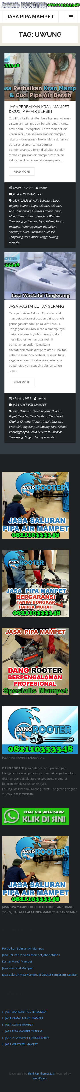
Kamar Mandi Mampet (17, 961)
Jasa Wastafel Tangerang (36, 306)
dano (57, 211)
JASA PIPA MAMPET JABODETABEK (27, 1038)
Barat (56, 200)
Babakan (45, 200)
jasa (39, 216)
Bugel (34, 206)
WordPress (40, 1078)
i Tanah (21, 216)
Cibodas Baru (38, 416)
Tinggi (43, 237)
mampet (14, 227)
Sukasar (49, 232)
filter (12, 216)
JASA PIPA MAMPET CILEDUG (23, 1031)
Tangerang (16, 237)
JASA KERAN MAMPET (27, 194)
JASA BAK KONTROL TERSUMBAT (26, 1012)
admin (43, 188)
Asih (35, 200)
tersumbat (31, 237)
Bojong (13, 206)
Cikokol (37, 211)
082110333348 (22, 200)
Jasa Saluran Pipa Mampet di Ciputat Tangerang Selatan (40, 975)
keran (59, 221)
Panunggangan (32, 227)
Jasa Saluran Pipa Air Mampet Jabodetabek (31, 955)
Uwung (53, 237)
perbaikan (49, 227)
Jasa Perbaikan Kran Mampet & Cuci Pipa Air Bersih (39, 108)
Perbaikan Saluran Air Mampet (23, 948)
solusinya (15, 232)
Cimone (48, 211)
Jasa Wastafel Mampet (17, 968)
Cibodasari (23, 211)
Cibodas (44, 206)
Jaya (41, 221)
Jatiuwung (30, 221)
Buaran (24, 206)
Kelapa (49, 221)
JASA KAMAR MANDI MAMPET (24, 1018)
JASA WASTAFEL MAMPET (29, 405)
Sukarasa (36, 232)
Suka (26, 232)
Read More (22, 171)
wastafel (14, 242)
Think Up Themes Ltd (41, 1073)
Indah (31, 216)
